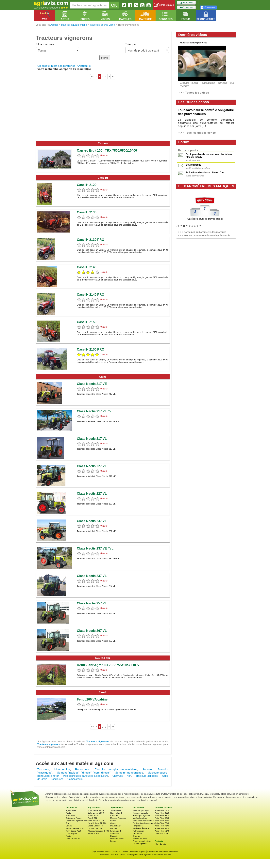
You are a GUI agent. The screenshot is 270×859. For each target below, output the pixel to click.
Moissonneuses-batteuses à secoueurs (85, 775)
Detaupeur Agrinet (74, 818)
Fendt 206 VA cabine (92, 699)
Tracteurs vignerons (97, 741)
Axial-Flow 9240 (162, 818)
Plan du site (160, 844)
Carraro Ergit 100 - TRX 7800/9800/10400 (107, 150)
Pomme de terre (140, 838)
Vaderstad (115, 833)
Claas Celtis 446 (95, 826)
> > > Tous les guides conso (197, 132)
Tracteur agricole (140, 813)
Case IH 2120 (86, 185)
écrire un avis (166, 5)
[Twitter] (124, 5)
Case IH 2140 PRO (90, 294)
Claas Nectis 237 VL (92, 576)
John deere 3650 (96, 813)
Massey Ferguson (118, 818)
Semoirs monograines (129, 772)
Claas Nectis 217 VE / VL (95, 411)
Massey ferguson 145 (75, 828)
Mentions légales (137, 852)
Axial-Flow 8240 (162, 821)
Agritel (68, 813)
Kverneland (115, 831)
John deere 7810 (96, 810)
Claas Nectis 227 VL (92, 493)
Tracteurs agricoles (147, 775)
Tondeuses (57, 778)
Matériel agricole (140, 818)
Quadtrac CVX (161, 833)
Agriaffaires (71, 810)
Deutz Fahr (115, 826)
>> (112, 76)
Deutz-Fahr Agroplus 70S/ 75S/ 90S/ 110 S (108, 665)
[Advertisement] (103, 111)
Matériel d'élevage (141, 828)
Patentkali (70, 815)
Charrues (117, 775)
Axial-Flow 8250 (162, 813)
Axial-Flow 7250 (162, 810)
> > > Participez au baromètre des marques (202, 232)
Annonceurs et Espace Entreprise (162, 852)
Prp (67, 823)
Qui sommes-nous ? (102, 852)
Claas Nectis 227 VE (92, 466)
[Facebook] (130, 5)
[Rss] (142, 5)
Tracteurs (43, 769)
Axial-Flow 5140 (162, 831)
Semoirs (147, 769)
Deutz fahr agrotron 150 (77, 821)
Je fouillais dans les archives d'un (205, 172)
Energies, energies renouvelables (116, 769)
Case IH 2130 (86, 212)
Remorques (82, 769)
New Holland (116, 813)
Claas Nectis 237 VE (92, 521)
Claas (112, 823)
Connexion (187, 7)
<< (92, 76)
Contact (116, 852)
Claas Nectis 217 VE (92, 383)
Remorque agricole (141, 815)
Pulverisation (138, 831)
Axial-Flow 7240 (162, 823)
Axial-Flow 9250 (162, 815)
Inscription (187, 2)
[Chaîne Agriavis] (148, 5)
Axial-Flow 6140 (162, 828)
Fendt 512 (92, 818)
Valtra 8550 (93, 815)
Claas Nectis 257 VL (92, 603)
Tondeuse (137, 833)
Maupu (69, 826)
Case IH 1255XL (95, 828)
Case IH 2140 (86, 267)
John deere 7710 (96, 821)
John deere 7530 (73, 831)
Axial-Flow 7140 (162, 826)
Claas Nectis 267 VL (92, 630)
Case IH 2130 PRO (90, 239)
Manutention (62, 769)
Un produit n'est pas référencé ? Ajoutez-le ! (64, 65)
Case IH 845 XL (73, 838)
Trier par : (131, 44)
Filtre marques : (46, 44)
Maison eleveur (117, 838)
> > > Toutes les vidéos (193, 92)
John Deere (115, 810)
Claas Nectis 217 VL (92, 438)
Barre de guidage (141, 810)
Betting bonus (193, 164)
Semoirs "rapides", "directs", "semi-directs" (84, 772)
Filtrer (104, 58)
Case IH (114, 815)
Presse (125, 852)
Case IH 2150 (86, 322)
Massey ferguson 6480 (98, 831)
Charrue (136, 836)
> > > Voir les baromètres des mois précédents (204, 235)
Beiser (113, 841)
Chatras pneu (72, 833)
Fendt (113, 821)
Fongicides (138, 826)
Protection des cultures (143, 821)
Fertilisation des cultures (144, 823)
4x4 (129, 775)
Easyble (114, 836)
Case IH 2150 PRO (90, 349)
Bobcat (113, 828)
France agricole (140, 844)
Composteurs (75, 778)
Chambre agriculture (142, 841)
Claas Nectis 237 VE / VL (95, 548)
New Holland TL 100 (97, 823)
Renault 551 (93, 833)
